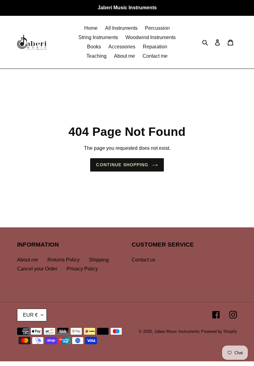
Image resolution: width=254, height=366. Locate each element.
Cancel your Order (37, 268)
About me (27, 259)
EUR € (30, 315)
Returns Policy (63, 259)
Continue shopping (122, 164)
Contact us (143, 259)
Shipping (99, 259)
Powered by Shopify (219, 331)
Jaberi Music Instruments (177, 331)
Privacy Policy (82, 268)
